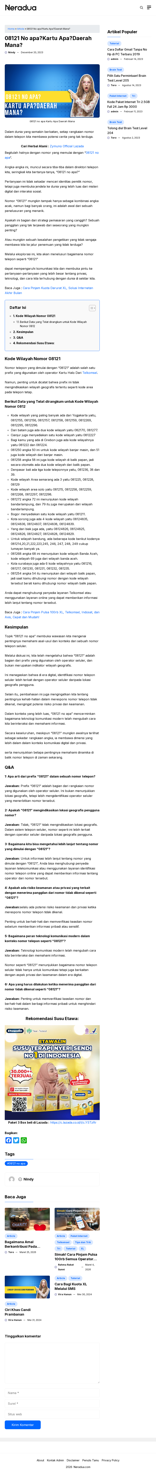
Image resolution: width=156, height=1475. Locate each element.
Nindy (11, 52)
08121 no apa (17, 1163)
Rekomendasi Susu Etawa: (35, 343)
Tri (58, 1248)
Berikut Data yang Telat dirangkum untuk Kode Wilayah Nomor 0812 (53, 324)
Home (11, 28)
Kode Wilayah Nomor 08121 (35, 316)
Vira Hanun (15, 1320)
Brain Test (116, 69)
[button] (141, 7)
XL (82, 1248)
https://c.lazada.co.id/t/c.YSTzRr (73, 1122)
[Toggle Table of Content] (90, 308)
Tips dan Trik (83, 1242)
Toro (11, 1252)
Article (20, 28)
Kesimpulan (25, 332)
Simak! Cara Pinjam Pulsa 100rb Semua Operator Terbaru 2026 (76, 1259)
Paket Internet (79, 1236)
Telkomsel (89, 373)
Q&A (20, 337)
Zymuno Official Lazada (67, 146)
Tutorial (70, 1248)
